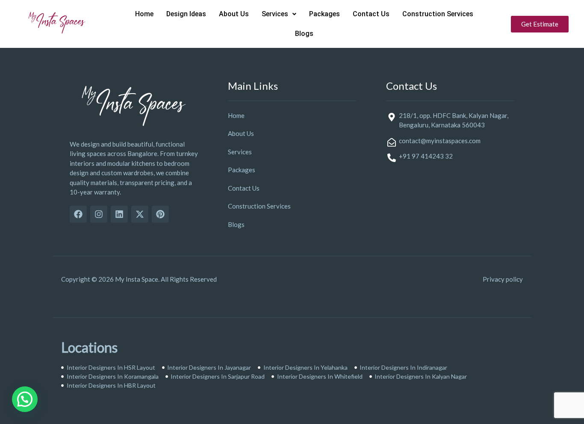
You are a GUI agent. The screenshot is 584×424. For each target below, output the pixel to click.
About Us (234, 14)
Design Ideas (186, 14)
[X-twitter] (139, 214)
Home (144, 14)
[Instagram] (98, 214)
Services (275, 14)
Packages (324, 14)
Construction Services (437, 14)
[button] (279, 14)
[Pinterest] (160, 214)
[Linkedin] (119, 214)
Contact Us (371, 14)
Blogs (304, 33)
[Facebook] (78, 214)
